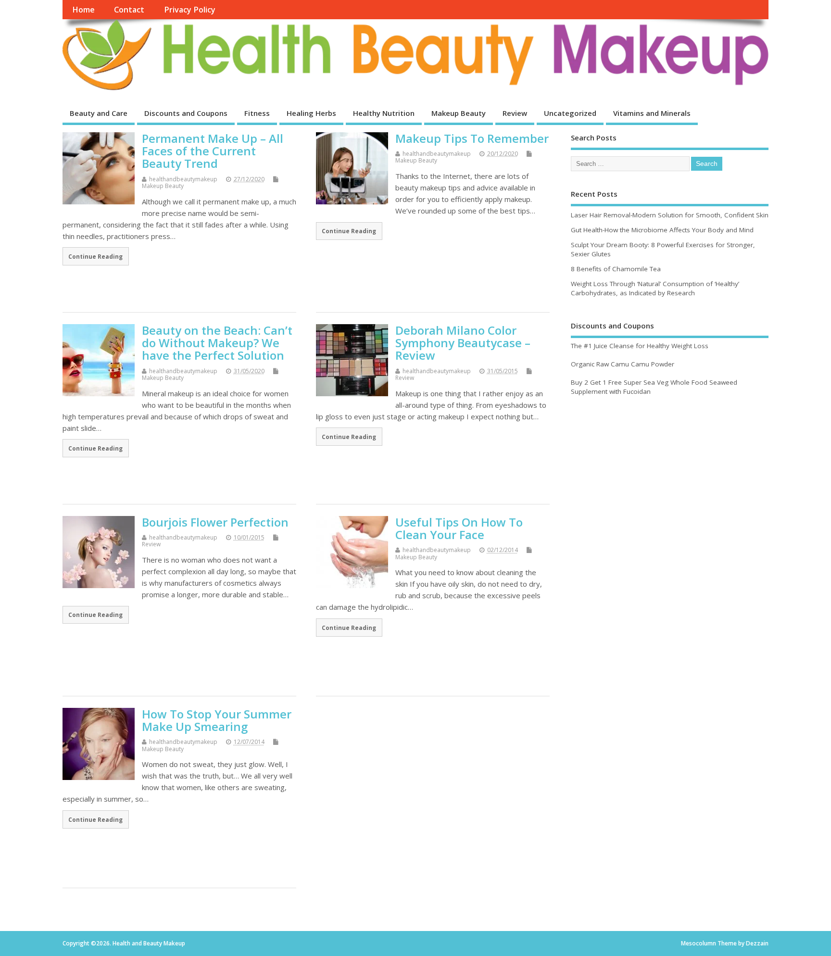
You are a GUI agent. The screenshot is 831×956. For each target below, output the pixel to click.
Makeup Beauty (458, 113)
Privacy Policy (189, 9)
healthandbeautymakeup (183, 179)
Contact (129, 9)
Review (515, 113)
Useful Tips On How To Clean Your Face (459, 528)
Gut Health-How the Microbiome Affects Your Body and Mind (662, 230)
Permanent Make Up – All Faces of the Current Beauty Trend (212, 151)
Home (83, 9)
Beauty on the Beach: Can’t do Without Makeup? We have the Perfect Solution (217, 343)
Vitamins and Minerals (652, 113)
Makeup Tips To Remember (472, 138)
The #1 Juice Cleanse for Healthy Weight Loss (639, 345)
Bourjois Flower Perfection (215, 522)
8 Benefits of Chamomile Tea (616, 268)
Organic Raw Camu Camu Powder (622, 364)
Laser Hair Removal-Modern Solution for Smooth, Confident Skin (669, 215)
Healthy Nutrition (384, 113)
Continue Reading (95, 256)
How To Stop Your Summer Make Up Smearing (216, 720)
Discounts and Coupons (185, 113)
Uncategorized (570, 113)
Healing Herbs (311, 113)
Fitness (257, 113)
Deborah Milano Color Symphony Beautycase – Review (462, 343)
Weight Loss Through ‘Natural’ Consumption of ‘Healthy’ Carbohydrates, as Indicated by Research (655, 288)
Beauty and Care (98, 113)
